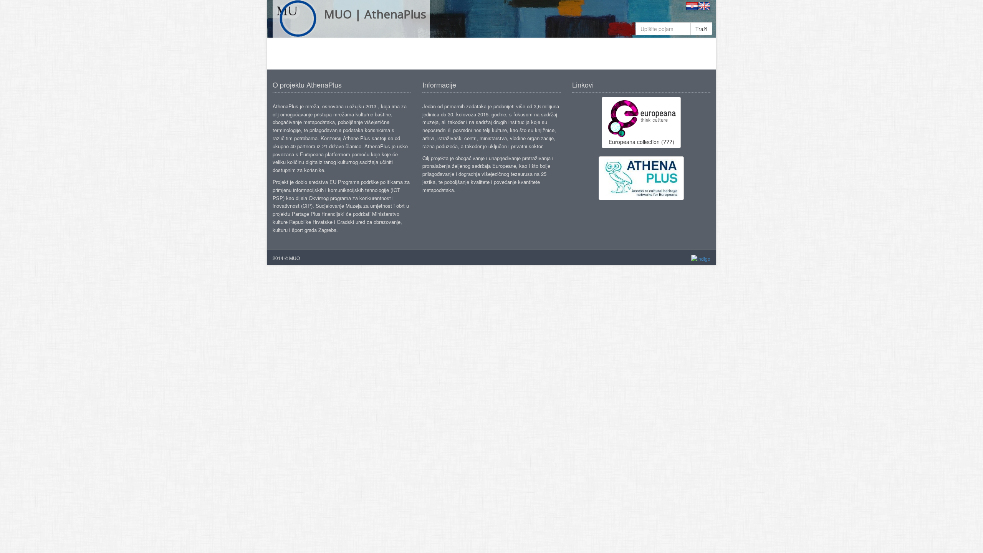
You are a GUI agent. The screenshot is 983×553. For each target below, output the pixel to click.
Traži (701, 29)
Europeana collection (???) (641, 142)
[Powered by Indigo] (700, 258)
